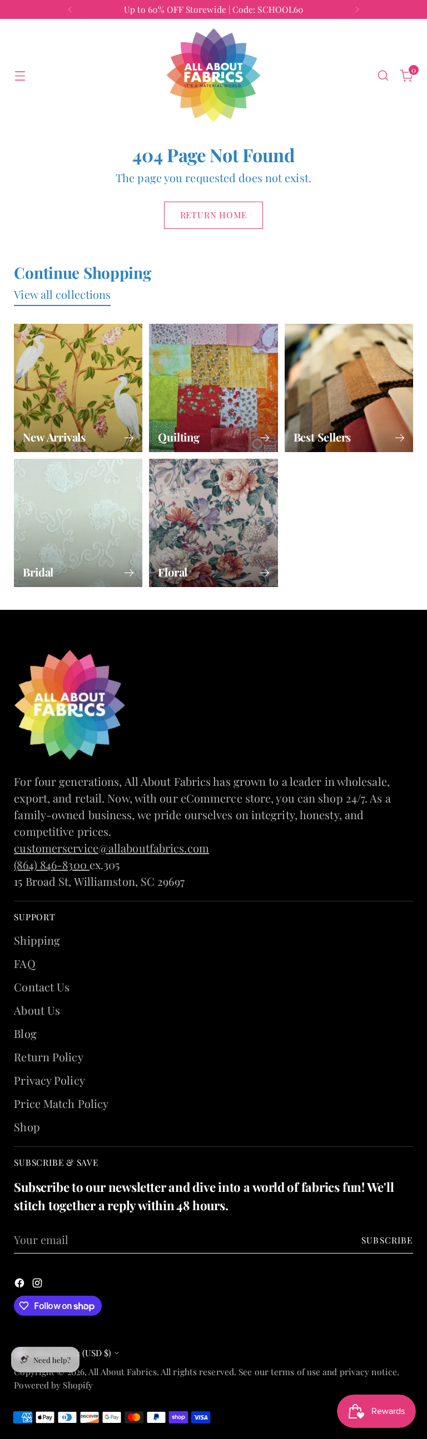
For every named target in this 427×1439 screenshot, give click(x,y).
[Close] (353, 549)
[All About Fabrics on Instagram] (222, 889)
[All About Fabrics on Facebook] (204, 889)
